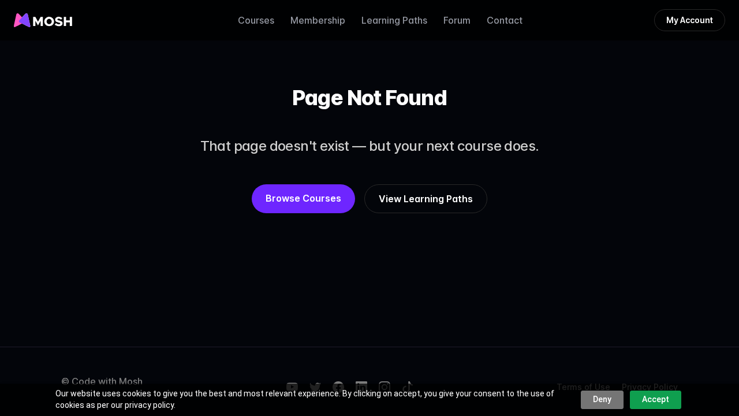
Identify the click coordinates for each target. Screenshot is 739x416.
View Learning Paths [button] (426, 199)
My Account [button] (689, 20)
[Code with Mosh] (43, 20)
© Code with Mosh (102, 381)
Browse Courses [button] (303, 198)
